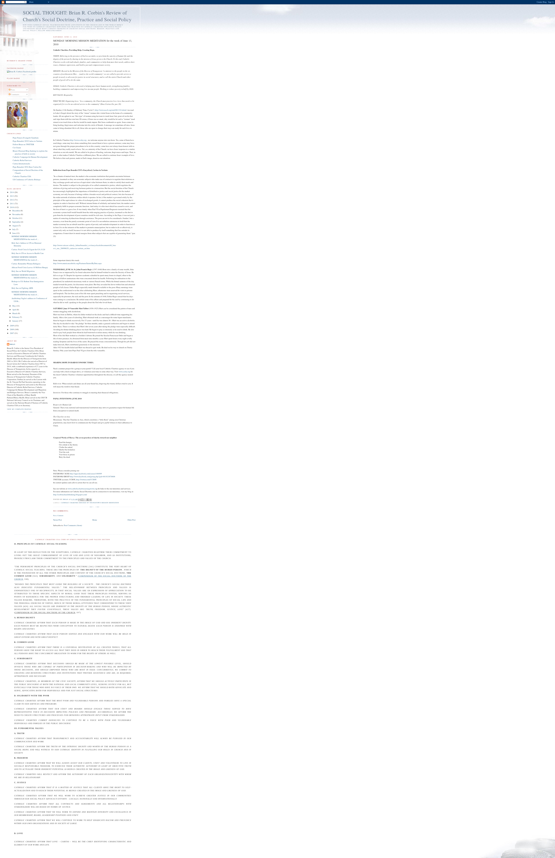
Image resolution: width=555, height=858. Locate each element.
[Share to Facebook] (87, 499)
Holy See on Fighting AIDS (22, 288)
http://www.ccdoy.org (78, 140)
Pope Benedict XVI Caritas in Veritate (27, 141)
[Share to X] (85, 499)
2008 (12, 329)
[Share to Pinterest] (90, 499)
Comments (14, 94)
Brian (12, 344)
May (14, 305)
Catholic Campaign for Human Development (30, 157)
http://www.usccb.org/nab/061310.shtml (111, 110)
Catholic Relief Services (22, 160)
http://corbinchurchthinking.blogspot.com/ (70, 494)
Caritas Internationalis (21, 163)
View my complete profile (19, 409)
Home (94, 520)
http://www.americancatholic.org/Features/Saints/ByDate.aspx (77, 263)
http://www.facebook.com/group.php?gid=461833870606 (92, 476)
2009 (12, 325)
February (16, 317)
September (16, 222)
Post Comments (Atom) (73, 525)
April (14, 309)
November (16, 214)
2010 (12, 207)
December (16, 210)
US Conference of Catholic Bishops (26, 179)
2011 (12, 203)
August (15, 225)
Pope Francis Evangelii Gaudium (25, 137)
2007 (12, 333)
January (15, 321)
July (14, 229)
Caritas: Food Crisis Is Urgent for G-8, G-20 (28, 249)
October (15, 218)
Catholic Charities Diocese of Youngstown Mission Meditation (90, 503)
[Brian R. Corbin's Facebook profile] (21, 71)
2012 (12, 199)
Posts (12, 89)
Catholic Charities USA (22, 176)
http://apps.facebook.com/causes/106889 (86, 473)
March (15, 313)
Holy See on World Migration (23, 271)
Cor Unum (17, 147)
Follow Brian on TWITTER (23, 144)
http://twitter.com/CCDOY (86, 479)
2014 (12, 192)
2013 (12, 196)
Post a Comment (58, 515)
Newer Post (57, 520)
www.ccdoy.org (124, 371)
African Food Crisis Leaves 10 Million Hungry (30, 267)
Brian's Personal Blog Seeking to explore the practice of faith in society (30, 152)
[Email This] (79, 499)
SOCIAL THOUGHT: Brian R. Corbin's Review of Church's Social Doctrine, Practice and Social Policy (77, 16)
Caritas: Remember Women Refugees (26, 263)
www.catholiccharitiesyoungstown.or (82, 488)
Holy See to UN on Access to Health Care (28, 253)
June (14, 233)
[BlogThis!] (82, 499)
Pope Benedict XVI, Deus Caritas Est (27, 167)
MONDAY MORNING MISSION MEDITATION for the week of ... (25, 237)
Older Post (131, 520)
